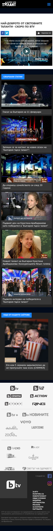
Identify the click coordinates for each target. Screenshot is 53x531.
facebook (50, 476)
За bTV (35, 492)
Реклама (36, 505)
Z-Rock (13, 456)
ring (38, 402)
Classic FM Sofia (41, 457)
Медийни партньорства (39, 501)
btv (14, 387)
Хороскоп (12, 434)
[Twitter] (7, 33)
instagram (50, 483)
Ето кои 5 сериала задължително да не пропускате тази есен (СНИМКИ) (25, 366)
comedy (38, 387)
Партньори (37, 509)
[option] (26, 345)
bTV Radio (13, 448)
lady (14, 402)
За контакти (38, 507)
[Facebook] (3, 33)
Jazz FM (9, 468)
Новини (36, 415)
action (38, 394)
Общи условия (39, 498)
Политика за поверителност (39, 495)
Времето (12, 427)
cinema (14, 394)
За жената (38, 427)
